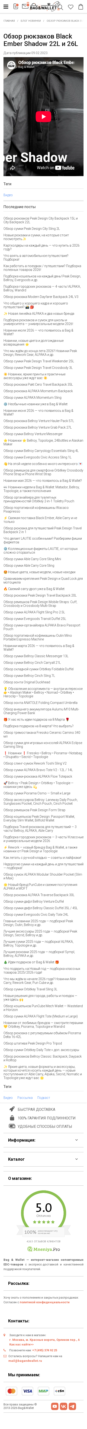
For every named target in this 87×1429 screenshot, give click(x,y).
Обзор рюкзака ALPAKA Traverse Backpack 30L (38, 895)
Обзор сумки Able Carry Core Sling (28, 565)
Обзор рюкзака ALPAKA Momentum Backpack (38, 391)
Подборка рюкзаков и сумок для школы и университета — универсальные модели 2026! (38, 322)
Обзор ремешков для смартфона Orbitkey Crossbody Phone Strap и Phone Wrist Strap (43, 472)
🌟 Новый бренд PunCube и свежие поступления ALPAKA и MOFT (40, 886)
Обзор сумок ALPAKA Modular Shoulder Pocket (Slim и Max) (42, 876)
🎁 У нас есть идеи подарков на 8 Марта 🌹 (36, 719)
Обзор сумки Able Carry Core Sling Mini (32, 559)
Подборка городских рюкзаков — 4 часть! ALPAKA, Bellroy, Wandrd (42, 288)
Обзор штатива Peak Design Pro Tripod (32, 1043)
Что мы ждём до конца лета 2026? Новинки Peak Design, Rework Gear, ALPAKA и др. (40, 352)
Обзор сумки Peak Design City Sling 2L (31, 229)
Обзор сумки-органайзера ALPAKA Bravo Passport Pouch (41, 627)
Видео (8, 195)
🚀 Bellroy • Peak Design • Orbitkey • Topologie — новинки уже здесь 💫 (38, 785)
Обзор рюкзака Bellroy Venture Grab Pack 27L (37, 427)
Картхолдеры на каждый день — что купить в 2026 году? (41, 247)
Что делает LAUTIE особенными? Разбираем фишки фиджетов (42, 540)
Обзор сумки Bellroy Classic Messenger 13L (35, 656)
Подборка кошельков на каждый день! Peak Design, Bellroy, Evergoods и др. (42, 278)
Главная (9, 20)
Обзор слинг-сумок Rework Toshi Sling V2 (35, 763)
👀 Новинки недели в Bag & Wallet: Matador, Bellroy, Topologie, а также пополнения (41, 489)
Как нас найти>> (21, 1344)
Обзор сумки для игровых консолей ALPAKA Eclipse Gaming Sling (42, 744)
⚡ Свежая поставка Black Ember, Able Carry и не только (40, 520)
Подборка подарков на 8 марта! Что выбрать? (38, 726)
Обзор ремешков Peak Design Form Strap (34, 810)
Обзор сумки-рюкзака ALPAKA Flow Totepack (37, 776)
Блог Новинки (31, 20)
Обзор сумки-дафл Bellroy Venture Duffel (33, 901)
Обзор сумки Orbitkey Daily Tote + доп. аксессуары (41, 1050)
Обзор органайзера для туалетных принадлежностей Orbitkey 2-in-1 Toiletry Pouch (38, 499)
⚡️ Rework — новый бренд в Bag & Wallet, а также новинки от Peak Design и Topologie (40, 849)
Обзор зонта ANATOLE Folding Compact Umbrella (40, 703)
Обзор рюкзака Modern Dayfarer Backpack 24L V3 (40, 297)
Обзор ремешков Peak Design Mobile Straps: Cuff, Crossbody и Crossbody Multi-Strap (40, 604)
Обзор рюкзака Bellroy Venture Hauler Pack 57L (38, 421)
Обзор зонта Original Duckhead (26, 682)
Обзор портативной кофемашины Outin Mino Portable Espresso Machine (37, 637)
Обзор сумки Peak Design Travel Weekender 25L (38, 361)
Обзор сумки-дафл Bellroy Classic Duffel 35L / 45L (40, 908)
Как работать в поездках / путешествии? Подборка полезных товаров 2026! (42, 268)
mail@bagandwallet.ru (25, 1361)
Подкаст (43, 1098)
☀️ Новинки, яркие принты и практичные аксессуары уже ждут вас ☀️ (34, 376)
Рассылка (25, 1098)
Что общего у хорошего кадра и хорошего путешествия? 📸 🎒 (35, 305)
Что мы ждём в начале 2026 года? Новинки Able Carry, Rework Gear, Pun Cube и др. (39, 981)
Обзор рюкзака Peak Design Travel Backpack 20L (40, 595)
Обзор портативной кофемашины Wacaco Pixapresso (36, 509)
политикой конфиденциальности (45, 1302)
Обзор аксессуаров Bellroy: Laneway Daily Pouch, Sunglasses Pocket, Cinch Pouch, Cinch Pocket (40, 801)
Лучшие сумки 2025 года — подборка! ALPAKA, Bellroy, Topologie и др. (38, 943)
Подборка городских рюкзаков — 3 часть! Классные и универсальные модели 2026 (43, 839)
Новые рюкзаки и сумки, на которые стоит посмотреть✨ (36, 237)
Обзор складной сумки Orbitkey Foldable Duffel (38, 669)
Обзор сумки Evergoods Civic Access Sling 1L (37, 457)
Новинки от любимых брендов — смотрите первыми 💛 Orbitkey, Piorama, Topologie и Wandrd (43, 1024)
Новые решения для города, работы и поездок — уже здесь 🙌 (40, 997)
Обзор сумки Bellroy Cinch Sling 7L (29, 676)
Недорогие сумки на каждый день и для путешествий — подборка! (43, 866)
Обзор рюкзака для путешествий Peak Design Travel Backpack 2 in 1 (42, 530)
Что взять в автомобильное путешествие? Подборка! (35, 257)
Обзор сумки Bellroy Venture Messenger (33, 434)
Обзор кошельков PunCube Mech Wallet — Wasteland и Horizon (43, 1008)
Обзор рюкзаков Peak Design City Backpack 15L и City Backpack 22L (40, 220)
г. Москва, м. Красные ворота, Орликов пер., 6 (44, 1340)
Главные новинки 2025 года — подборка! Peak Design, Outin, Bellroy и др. (38, 923)
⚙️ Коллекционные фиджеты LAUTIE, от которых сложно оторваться (40, 550)
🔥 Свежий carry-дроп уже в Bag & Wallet (33, 589)
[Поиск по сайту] (61, 8)
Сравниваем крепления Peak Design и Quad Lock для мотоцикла (43, 580)
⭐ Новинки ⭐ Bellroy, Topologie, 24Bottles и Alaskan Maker (43, 442)
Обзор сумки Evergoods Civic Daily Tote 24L (35, 914)
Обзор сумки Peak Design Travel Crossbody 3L (38, 368)
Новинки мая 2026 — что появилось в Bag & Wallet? (42, 480)
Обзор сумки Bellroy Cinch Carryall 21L (32, 662)
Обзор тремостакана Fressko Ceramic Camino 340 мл (41, 734)
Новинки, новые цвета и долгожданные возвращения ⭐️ (33, 342)
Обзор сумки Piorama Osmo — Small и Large (36, 793)
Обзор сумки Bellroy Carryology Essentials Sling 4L (41, 451)
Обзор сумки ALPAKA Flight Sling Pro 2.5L (34, 612)
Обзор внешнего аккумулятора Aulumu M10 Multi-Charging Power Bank (41, 711)
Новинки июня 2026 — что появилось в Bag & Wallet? (38, 412)
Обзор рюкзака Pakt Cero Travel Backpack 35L (38, 384)
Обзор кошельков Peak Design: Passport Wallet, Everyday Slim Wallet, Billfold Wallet (39, 818)
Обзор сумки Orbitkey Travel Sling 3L (30, 989)
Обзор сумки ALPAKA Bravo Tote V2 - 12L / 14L (38, 770)
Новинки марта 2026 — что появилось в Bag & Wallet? (38, 647)
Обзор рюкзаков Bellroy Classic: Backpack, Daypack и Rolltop (42, 1058)
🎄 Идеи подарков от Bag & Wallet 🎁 (31, 962)
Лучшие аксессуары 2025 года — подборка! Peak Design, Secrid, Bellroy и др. (40, 933)
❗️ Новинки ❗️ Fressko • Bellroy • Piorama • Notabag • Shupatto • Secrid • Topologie (42, 755)
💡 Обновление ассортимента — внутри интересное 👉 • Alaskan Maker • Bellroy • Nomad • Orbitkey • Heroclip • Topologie (43, 692)
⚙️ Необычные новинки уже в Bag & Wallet (35, 404)
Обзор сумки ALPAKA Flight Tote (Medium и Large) (40, 1016)
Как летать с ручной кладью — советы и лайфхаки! (42, 857)
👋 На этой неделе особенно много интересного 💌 (42, 464)
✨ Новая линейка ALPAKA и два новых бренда (38, 313)
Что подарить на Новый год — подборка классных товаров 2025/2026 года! (41, 970)
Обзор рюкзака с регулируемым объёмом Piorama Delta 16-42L (42, 1035)
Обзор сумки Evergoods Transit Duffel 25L (34, 619)
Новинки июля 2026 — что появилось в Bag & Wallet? (38, 332)
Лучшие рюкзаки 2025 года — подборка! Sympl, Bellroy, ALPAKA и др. (39, 953)
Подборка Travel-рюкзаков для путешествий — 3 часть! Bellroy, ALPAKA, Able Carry (40, 828)
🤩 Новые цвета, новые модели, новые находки (39, 572)
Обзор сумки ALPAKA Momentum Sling (32, 397)
